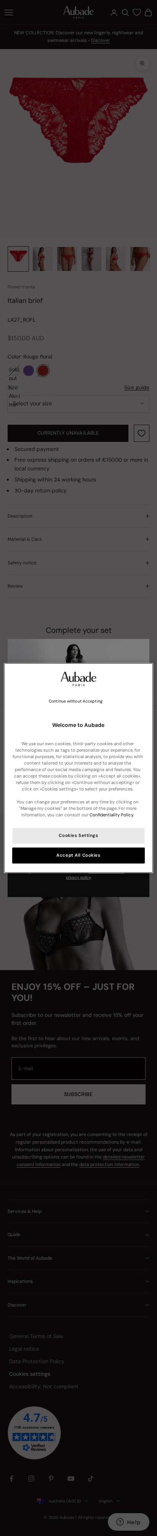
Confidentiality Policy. (112, 815)
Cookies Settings (78, 835)
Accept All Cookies (78, 855)
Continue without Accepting (76, 701)
